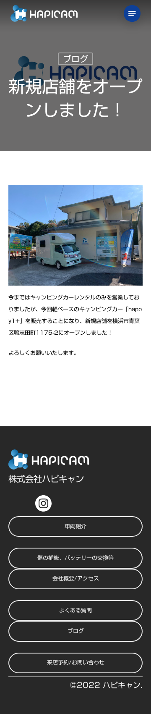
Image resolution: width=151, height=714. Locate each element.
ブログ (75, 59)
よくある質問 (75, 610)
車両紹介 (75, 526)
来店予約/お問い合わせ (75, 662)
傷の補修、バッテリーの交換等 (75, 558)
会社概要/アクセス (75, 578)
